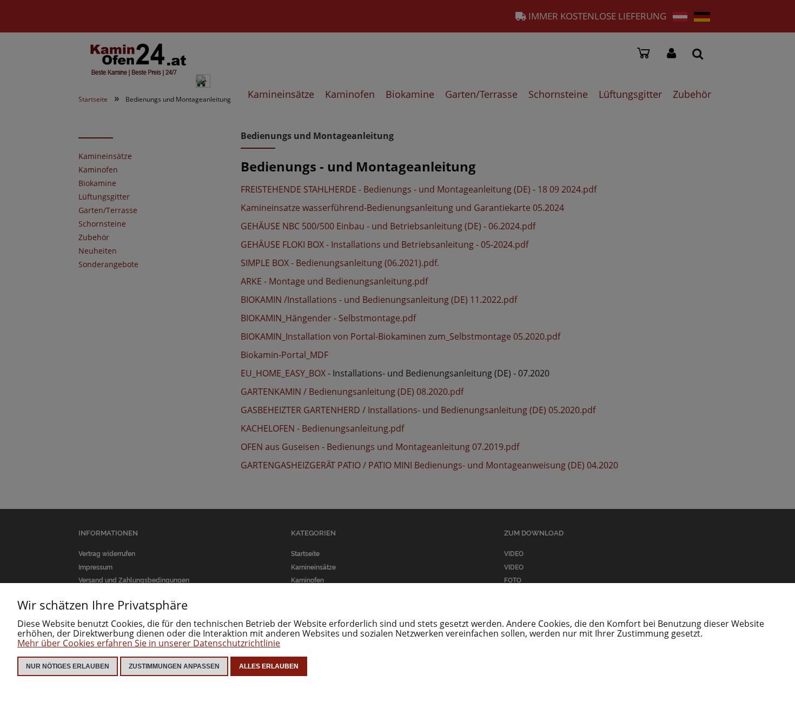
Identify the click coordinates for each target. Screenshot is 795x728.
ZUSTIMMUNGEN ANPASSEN (174, 666)
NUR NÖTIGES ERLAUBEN (67, 666)
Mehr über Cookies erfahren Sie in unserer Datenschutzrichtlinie (148, 643)
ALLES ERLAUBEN (269, 666)
